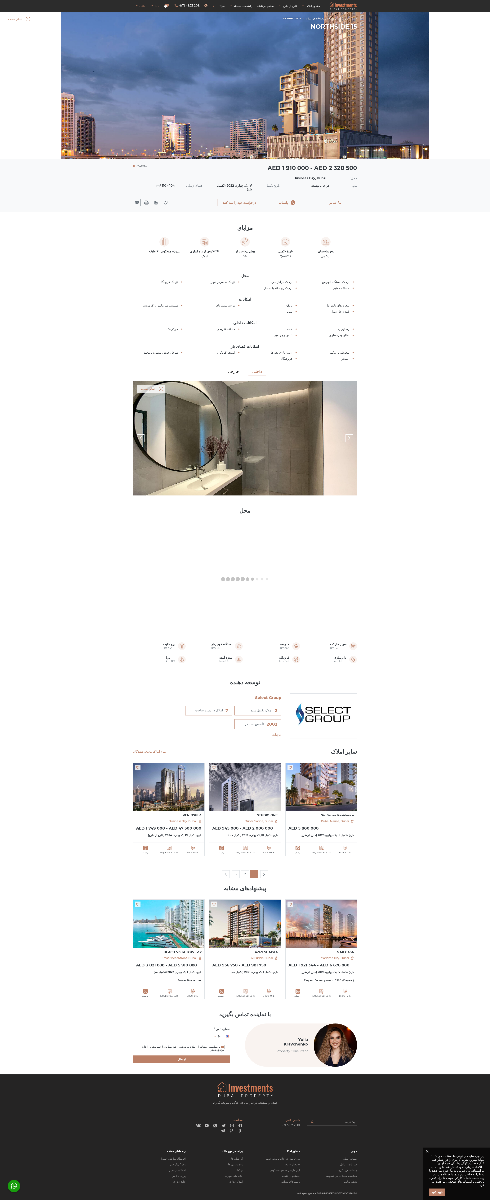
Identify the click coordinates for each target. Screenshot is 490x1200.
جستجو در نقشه (291, 1176)
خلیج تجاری (179, 1181)
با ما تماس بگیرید (347, 1170)
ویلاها (240, 1170)
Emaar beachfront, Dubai (179, 958)
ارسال (182, 1059)
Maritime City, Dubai (335, 958)
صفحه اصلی (350, 1158)
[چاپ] (146, 202)
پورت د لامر (179, 1176)
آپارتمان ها (237, 1158)
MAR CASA (345, 952)
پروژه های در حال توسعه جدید (283, 1158)
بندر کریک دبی (178, 1164)
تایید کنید (437, 1192)
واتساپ (283, 202)
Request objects (321, 852)
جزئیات (276, 735)
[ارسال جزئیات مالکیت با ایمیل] (137, 202)
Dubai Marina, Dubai (335, 821)
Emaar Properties (189, 980)
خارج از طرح (292, 1164)
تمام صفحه (148, 389)
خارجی (233, 371)
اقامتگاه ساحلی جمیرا (173, 1158)
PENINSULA (192, 815)
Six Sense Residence (337, 815)
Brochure (345, 852)
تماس (332, 202)
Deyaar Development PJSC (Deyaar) (329, 980)
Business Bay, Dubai (183, 821)
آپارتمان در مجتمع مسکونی (285, 1170)
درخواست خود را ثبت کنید (239, 202)
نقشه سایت (350, 1181)
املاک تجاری (236, 1181)
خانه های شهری (234, 1176)
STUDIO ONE (267, 815)
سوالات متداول (348, 1164)
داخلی (257, 371)
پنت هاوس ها (235, 1164)
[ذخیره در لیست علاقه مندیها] (290, 767)
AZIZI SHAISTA (266, 952)
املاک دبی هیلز (177, 1170)
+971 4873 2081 (189, 5)
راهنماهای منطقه (290, 1181)
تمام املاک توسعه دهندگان (149, 751)
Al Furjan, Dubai (262, 958)
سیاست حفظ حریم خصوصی (341, 1176)
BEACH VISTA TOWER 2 (183, 952)
